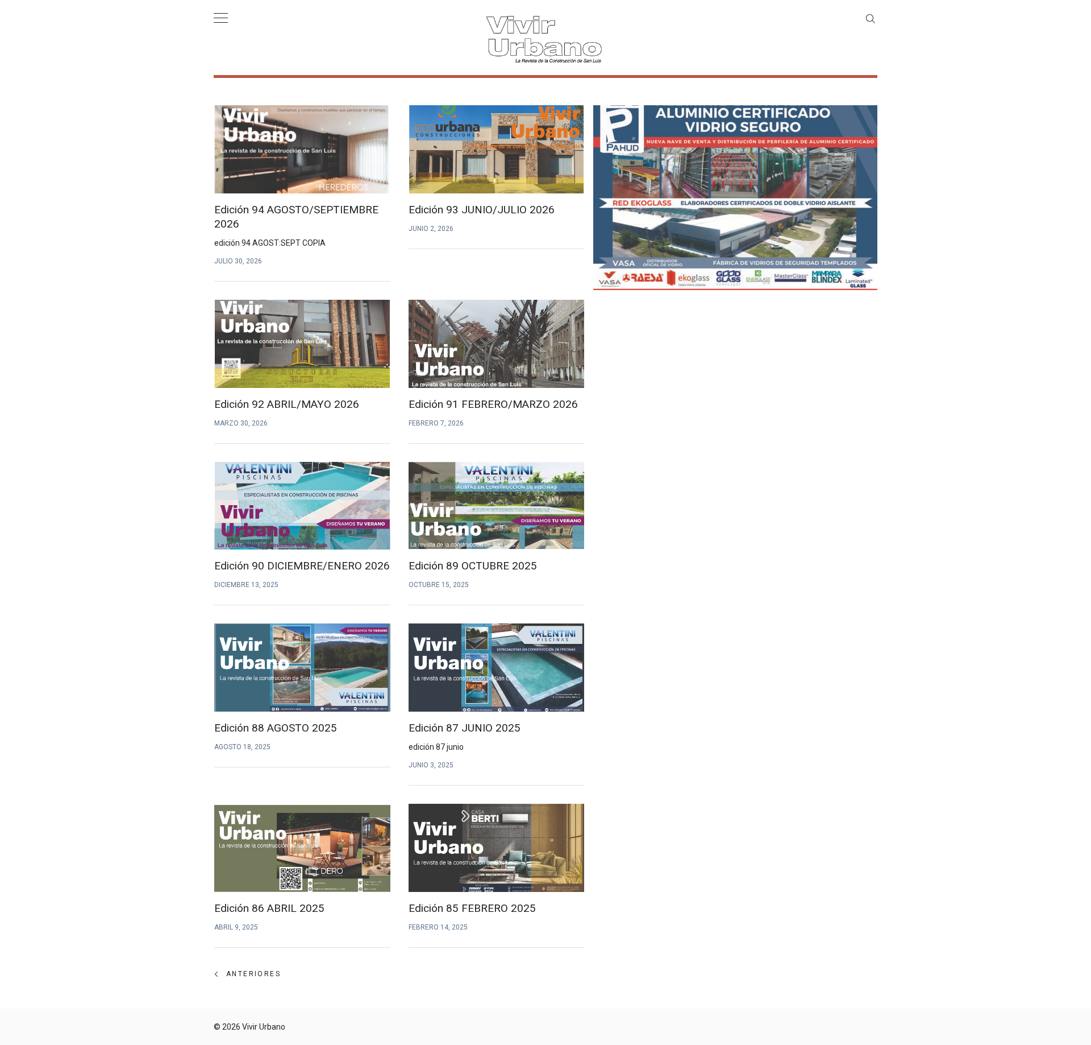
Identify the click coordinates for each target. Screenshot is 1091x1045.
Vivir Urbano (263, 1026)
